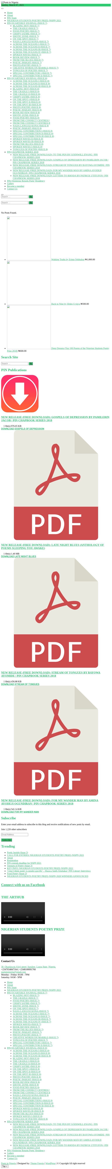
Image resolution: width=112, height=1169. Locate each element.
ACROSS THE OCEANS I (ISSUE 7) (31, 44)
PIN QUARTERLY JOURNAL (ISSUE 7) (27, 23)
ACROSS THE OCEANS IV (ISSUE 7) (32, 52)
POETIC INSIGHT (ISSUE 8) (27, 110)
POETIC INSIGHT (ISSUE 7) (27, 62)
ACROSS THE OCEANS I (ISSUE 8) (31, 81)
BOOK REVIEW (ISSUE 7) (26, 57)
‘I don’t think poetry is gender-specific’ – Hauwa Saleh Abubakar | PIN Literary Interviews (49, 871)
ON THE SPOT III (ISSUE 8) (27, 104)
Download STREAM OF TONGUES (20, 684)
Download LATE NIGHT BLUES (18, 556)
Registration (12, 860)
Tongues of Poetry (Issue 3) (19, 865)
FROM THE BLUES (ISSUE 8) (28, 144)
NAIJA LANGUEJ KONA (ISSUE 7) (31, 41)
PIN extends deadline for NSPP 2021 (24, 863)
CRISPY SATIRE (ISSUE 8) (26, 97)
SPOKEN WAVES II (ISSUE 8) (28, 139)
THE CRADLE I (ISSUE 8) (26, 91)
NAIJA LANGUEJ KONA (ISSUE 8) (31, 125)
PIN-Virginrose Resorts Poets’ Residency (26, 181)
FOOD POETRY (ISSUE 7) (26, 31)
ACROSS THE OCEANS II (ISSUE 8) (31, 83)
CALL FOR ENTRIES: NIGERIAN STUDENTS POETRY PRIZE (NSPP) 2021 (45, 855)
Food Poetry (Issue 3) (17, 873)
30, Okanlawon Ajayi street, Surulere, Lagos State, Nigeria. (28, 967)
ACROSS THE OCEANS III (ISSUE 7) (32, 49)
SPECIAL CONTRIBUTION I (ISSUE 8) (32, 131)
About (10, 15)
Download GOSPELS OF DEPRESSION (22, 428)
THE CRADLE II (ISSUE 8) (26, 94)
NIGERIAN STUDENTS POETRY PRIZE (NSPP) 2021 (34, 20)
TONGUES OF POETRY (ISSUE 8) (30, 149)
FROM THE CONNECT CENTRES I (31, 120)
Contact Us (12, 189)
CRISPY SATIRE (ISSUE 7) (26, 33)
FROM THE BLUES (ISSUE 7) (28, 60)
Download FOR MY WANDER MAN (20, 812)
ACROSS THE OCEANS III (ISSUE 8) (32, 86)
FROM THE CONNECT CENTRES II (31, 123)
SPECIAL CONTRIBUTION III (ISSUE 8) (33, 136)
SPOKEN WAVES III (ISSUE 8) (28, 141)
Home (10, 12)
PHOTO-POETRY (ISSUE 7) (27, 65)
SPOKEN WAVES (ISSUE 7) (27, 54)
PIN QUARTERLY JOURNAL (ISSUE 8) (27, 78)
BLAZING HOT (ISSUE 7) (26, 26)
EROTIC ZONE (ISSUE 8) (26, 115)
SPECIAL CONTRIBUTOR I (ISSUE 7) (32, 73)
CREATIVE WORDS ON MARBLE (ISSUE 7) (35, 68)
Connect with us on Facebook (23, 885)
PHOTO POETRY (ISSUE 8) (27, 107)
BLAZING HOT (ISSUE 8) (26, 89)
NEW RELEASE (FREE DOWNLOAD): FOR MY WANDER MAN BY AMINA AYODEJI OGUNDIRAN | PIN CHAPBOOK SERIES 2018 (57, 171)
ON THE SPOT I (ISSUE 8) (26, 99)
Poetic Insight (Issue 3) (17, 852)
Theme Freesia (37, 1163)
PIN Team (11, 18)
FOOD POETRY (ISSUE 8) (26, 118)
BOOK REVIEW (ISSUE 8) (26, 112)
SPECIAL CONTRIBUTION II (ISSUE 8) (33, 133)
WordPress (50, 1163)
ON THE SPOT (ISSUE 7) (25, 39)
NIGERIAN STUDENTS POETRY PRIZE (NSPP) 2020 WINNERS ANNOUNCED (47, 876)
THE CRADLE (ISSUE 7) (25, 28)
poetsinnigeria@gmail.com (13, 972)
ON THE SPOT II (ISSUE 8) (26, 102)
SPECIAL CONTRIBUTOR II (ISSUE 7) (32, 75)
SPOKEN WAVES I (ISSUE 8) (27, 146)
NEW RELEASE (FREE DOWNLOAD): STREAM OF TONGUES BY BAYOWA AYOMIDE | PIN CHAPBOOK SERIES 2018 (50, 674)
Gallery (10, 183)
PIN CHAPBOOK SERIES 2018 (22, 152)
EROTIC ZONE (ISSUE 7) (26, 36)
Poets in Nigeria (8, 1163)
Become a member (15, 186)
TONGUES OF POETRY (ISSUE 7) (30, 70)
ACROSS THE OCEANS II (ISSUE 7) (31, 47)
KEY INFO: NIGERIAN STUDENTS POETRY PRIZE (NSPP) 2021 (40, 868)
